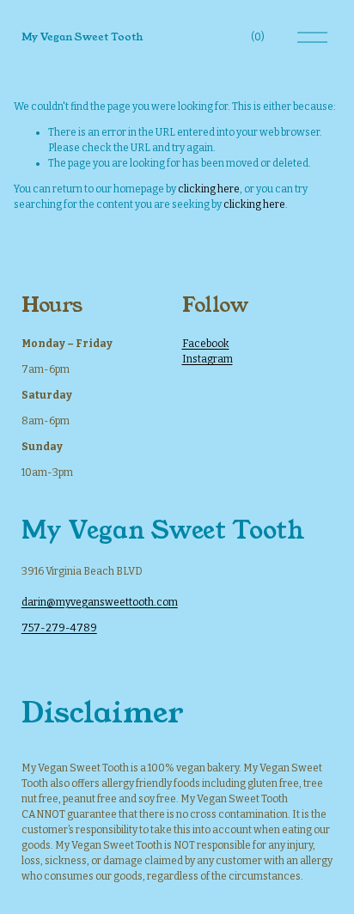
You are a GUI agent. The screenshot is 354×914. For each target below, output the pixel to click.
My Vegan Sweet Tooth (82, 36)
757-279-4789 (59, 628)
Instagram (207, 359)
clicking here (209, 189)
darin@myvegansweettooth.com (99, 602)
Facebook (205, 344)
